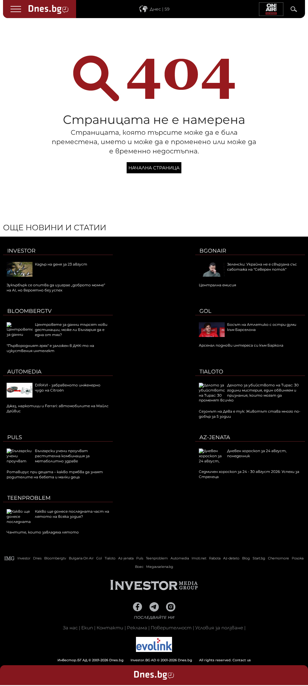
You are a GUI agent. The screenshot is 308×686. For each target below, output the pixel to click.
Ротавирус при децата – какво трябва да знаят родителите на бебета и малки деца (55, 474)
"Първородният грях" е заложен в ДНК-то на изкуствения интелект (50, 348)
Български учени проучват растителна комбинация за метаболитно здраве (62, 455)
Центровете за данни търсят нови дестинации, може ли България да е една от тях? (71, 329)
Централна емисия (217, 285)
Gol (205, 311)
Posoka (297, 558)
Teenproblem (29, 498)
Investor (21, 250)
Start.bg (259, 558)
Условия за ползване (219, 628)
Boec (139, 567)
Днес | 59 (160, 9)
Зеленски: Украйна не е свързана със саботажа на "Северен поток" (262, 267)
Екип (87, 628)
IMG (10, 558)
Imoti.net (199, 558)
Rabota (214, 558)
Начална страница (154, 168)
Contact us (242, 660)
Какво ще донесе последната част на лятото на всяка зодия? (72, 514)
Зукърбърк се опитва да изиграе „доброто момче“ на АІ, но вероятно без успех (56, 287)
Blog (246, 558)
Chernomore (278, 558)
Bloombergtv (29, 311)
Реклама (137, 628)
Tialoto (211, 371)
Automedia (24, 371)
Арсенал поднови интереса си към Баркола (241, 345)
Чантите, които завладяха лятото (43, 532)
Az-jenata (214, 437)
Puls (14, 437)
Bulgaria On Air (81, 558)
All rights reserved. (145, 660)
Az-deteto (231, 558)
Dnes (37, 558)
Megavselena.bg (159, 567)
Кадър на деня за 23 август (61, 264)
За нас (70, 628)
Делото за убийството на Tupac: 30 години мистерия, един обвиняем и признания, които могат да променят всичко (249, 392)
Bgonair (212, 250)
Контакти (110, 628)
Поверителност (171, 628)
